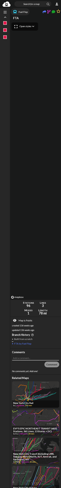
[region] (35, 160)
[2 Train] (5, 30)
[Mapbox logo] (17, 297)
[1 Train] (5, 23)
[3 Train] (5, 37)
